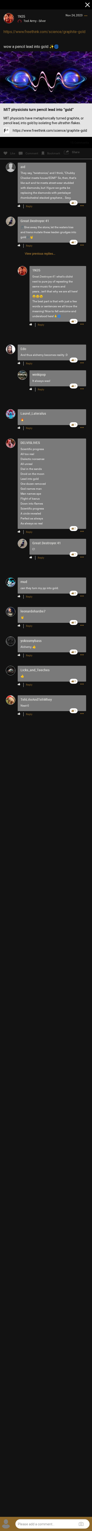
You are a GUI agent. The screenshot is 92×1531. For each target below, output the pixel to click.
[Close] (88, 5)
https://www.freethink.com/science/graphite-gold (44, 32)
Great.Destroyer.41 (44, 276)
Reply (29, 206)
